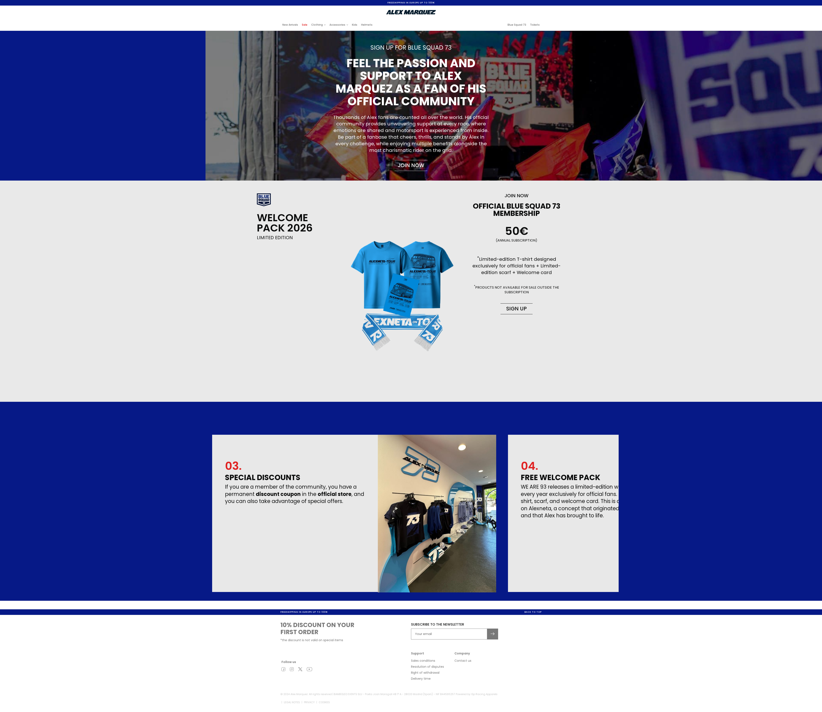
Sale (304, 25)
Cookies (324, 702)
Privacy (309, 702)
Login (506, 9)
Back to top (533, 612)
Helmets (366, 25)
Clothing (317, 25)
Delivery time (421, 678)
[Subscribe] (492, 634)
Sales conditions (423, 661)
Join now (411, 165)
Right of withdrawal (425, 672)
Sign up (516, 308)
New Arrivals (290, 25)
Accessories (337, 25)
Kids (354, 25)
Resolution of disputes (427, 667)
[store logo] (411, 12)
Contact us (462, 661)
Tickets (535, 25)
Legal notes (292, 702)
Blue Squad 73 (517, 25)
